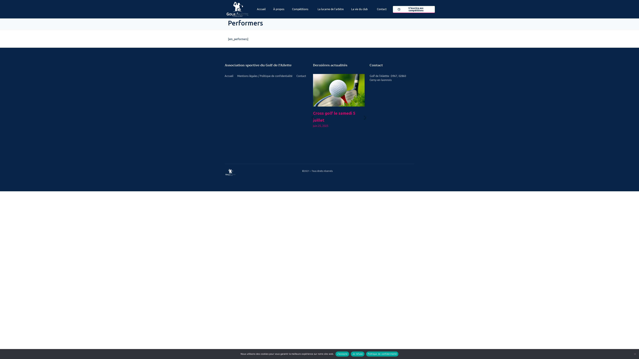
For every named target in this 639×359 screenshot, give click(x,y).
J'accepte (342, 354)
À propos (278, 9)
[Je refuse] (635, 354)
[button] (313, 118)
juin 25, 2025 (320, 125)
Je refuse (357, 354)
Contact (382, 9)
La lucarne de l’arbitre (331, 9)
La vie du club (359, 9)
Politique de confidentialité (382, 354)
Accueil (261, 9)
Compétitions (300, 9)
